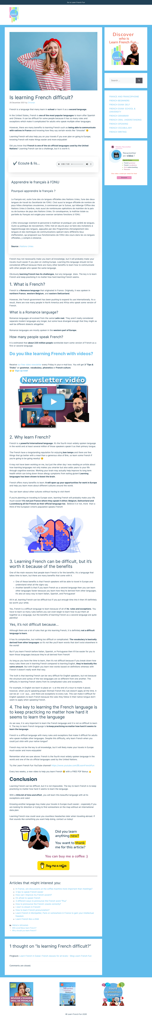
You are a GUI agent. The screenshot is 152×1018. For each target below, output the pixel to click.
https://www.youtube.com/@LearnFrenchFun (73, 765)
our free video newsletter (30, 364)
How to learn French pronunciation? (33, 910)
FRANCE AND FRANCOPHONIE (124, 96)
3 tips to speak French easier (29, 892)
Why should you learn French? (24, 930)
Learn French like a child (27, 919)
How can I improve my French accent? (34, 895)
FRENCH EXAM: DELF (119, 104)
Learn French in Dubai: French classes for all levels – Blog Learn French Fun (55, 956)
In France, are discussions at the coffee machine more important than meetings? (54, 889)
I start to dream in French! (28, 907)
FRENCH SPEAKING (20, 925)
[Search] (139, 80)
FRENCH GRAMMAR (119, 116)
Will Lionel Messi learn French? (24, 928)
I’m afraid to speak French (28, 898)
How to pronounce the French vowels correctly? (38, 904)
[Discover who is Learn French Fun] (124, 64)
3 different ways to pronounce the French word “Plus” (41, 901)
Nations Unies (26, 246)
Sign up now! (21, 370)
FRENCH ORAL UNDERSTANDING (125, 120)
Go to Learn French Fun (76, 2)
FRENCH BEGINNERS (119, 100)
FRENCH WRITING (118, 132)
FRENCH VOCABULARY (120, 128)
